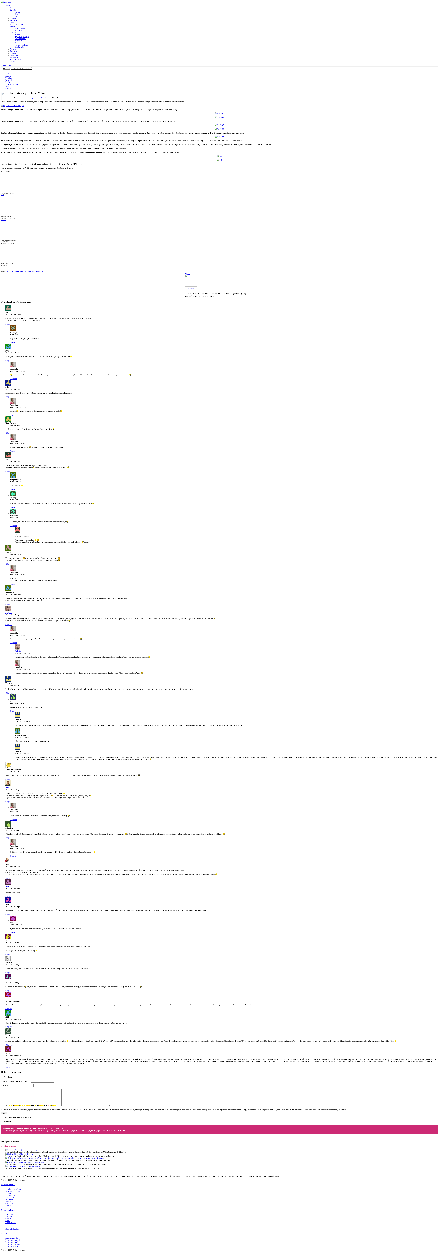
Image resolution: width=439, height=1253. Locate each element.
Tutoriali (13, 18)
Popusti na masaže (12, 1242)
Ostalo (12, 61)
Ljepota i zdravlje (11, 1238)
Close (187, 274)
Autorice (18, 35)
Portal (7, 6)
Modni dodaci (10, 1223)
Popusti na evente (11, 1246)
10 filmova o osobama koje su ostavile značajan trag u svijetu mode (80, 1158)
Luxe (16, 16)
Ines (7, 788)
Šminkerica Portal (8, 1185)
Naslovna (13, 8)
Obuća (7, 1221)
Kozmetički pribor (12, 1229)
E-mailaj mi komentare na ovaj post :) (17, 1117)
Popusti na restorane (12, 1244)
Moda (12, 22)
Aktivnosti (18, 41)
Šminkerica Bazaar (8, 1210)
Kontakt (17, 43)
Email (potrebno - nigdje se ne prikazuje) (15, 1081)
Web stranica (5, 1085)
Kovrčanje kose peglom (33, 1150)
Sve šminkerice (20, 39)
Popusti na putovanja (13, 1240)
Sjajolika (8, 613)
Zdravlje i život (15, 59)
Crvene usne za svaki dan (35, 1162)
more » (58, 1106)
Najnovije (9, 1214)
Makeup (18, 12)
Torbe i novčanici (11, 1227)
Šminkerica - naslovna (13, 1189)
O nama (13, 33)
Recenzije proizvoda (12, 1191)
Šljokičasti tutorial (26, 1154)
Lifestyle (13, 26)
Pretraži (3, 65)
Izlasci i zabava (20, 28)
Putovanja (18, 30)
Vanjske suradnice (21, 45)
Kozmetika (9, 1217)
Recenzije (13, 20)
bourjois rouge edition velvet (24, 271)
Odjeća (8, 1219)
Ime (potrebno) (6, 1077)
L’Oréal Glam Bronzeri (32, 1166)
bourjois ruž (39, 271)
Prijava (9, 65)
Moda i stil (14, 55)
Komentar (4, 1106)
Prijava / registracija (22, 37)
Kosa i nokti (14, 57)
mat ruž (47, 271)
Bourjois (10, 271)
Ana (7, 886)
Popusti (4, 1233)
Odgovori (8, 324)
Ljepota (13, 10)
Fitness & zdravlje (16, 24)
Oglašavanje (19, 47)
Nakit (7, 1225)
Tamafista (44, 98)
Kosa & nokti (19, 14)
